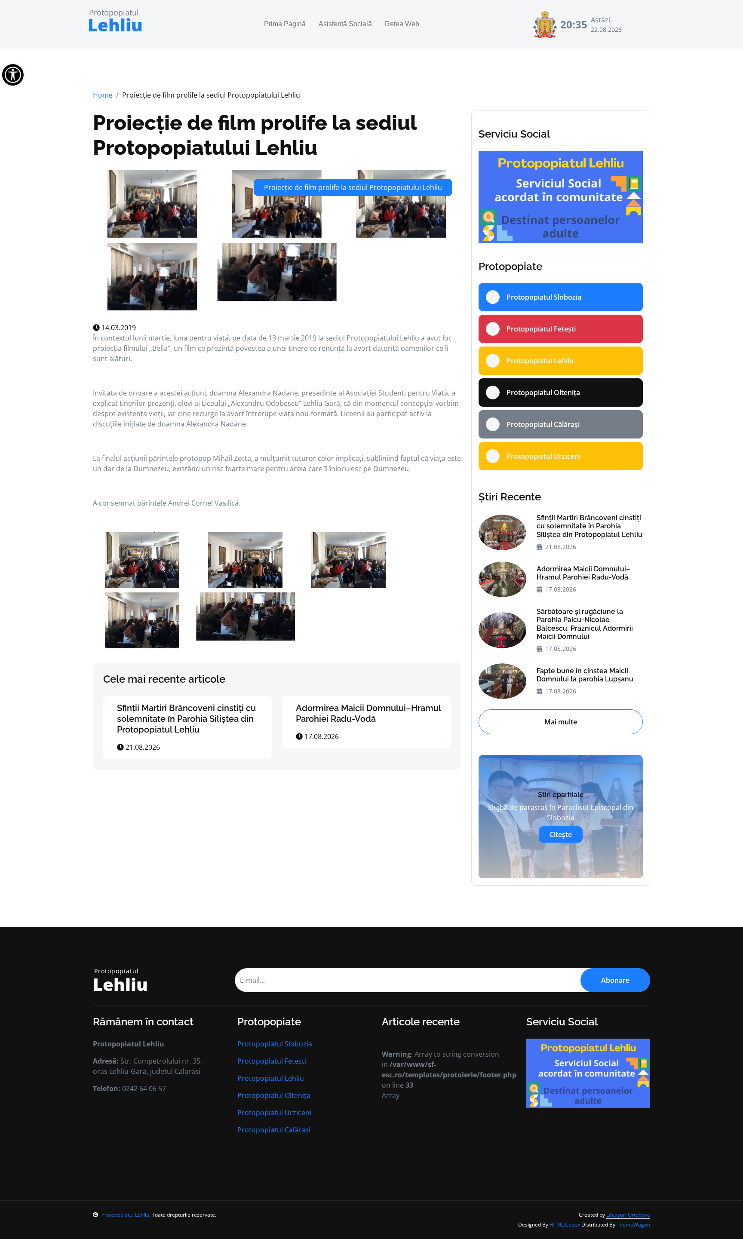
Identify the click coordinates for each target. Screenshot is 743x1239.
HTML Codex (565, 1224)
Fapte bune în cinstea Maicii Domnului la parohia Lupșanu (585, 675)
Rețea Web (402, 24)
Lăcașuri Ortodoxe (628, 1214)
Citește (561, 834)
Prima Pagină (285, 24)
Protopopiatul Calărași (273, 1130)
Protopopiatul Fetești (271, 1061)
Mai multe (560, 722)
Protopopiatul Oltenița (273, 1095)
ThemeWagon (633, 1224)
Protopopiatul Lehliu (270, 1078)
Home (103, 95)
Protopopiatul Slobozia (274, 1044)
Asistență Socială (345, 24)
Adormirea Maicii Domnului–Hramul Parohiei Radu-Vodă (368, 713)
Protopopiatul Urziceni (274, 1112)
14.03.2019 (118, 327)
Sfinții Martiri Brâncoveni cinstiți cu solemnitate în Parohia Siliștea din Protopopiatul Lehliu (186, 719)
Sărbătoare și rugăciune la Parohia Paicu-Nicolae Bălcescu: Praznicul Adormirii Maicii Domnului (585, 624)
